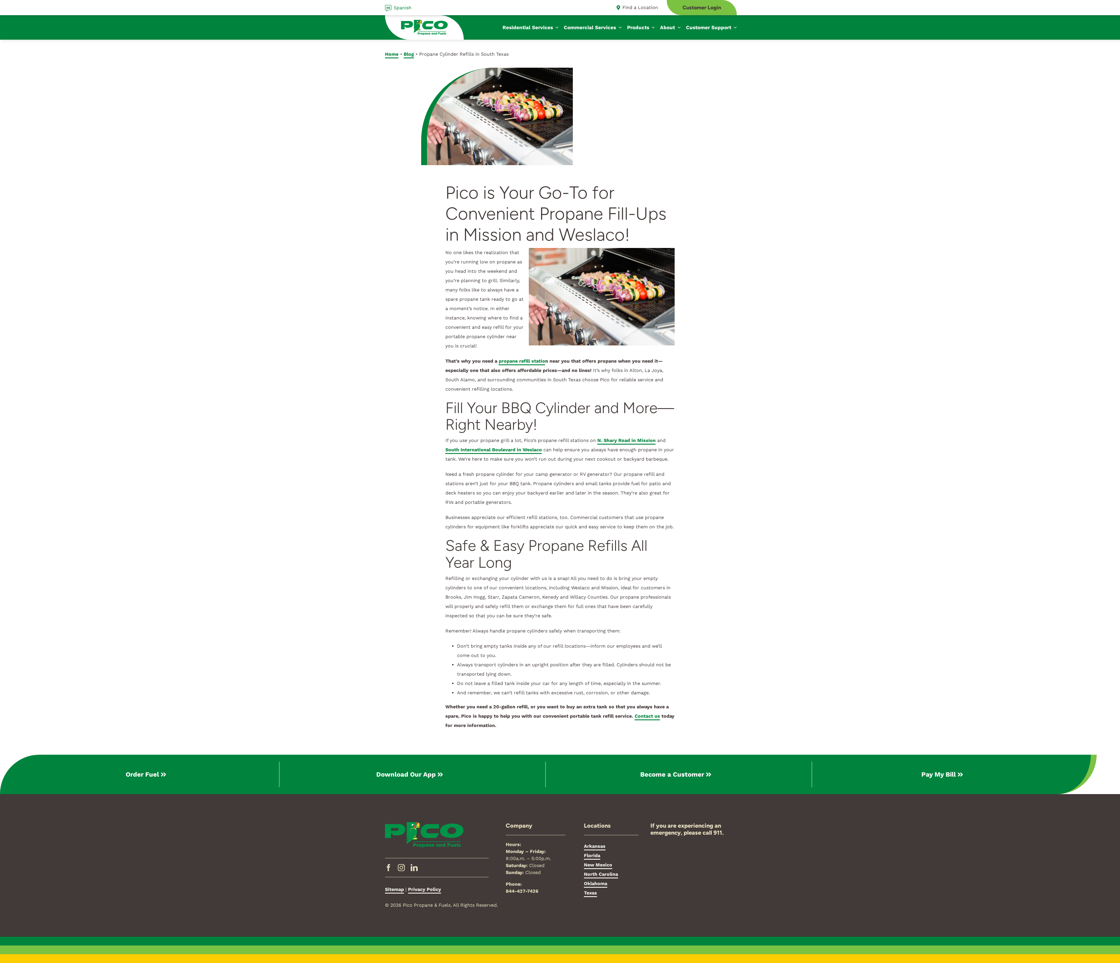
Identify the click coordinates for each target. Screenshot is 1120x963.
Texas (590, 893)
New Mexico (598, 865)
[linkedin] (414, 867)
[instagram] (401, 867)
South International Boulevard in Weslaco (493, 449)
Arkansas (595, 846)
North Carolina (601, 874)
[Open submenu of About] (678, 27)
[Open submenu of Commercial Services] (619, 27)
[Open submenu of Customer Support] (734, 27)
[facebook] (388, 867)
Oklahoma (595, 883)
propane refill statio (522, 361)
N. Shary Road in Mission (626, 440)
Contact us (647, 716)
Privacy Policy (424, 889)
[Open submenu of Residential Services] (556, 27)
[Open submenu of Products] (652, 27)
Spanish (403, 8)
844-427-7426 (522, 891)
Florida (592, 855)
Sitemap (394, 889)
